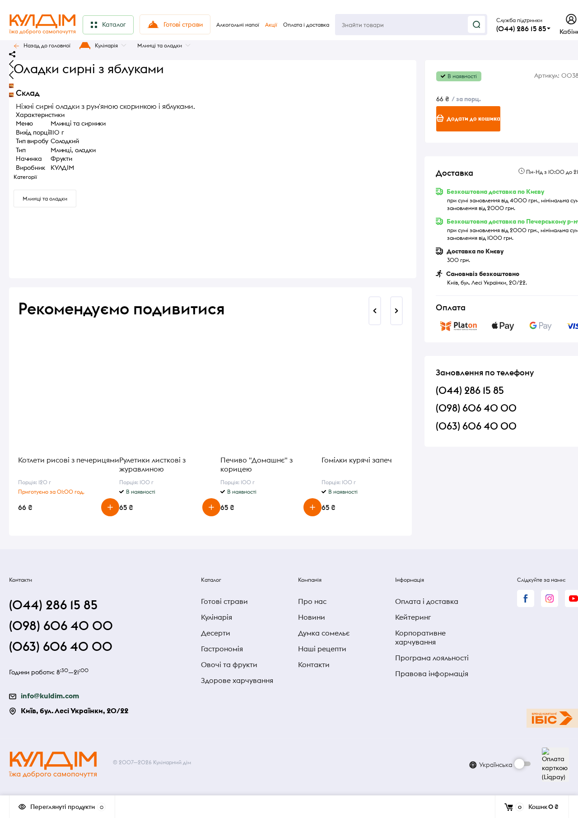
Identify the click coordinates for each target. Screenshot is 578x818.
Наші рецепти (322, 648)
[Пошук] (476, 24)
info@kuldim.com (50, 695)
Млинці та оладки (159, 45)
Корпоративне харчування (420, 637)
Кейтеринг (413, 617)
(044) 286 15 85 (521, 28)
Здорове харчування (237, 680)
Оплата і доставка (426, 601)
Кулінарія (106, 45)
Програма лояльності (432, 657)
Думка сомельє (324, 632)
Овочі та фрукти (229, 664)
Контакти (314, 664)
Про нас (312, 601)
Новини (311, 617)
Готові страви (224, 601)
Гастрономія (222, 648)
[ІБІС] (552, 718)
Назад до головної (46, 45)
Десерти (215, 632)
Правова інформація (431, 673)
